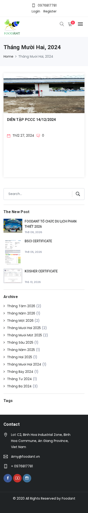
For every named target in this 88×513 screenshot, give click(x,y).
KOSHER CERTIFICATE (41, 271)
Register (50, 11)
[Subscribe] (76, 194)
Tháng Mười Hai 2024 (24, 364)
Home (8, 56)
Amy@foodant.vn (25, 456)
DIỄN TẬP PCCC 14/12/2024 (31, 119)
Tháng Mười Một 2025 (24, 335)
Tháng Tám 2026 (21, 306)
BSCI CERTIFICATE (38, 241)
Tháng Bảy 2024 (20, 371)
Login (36, 11)
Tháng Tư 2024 (19, 379)
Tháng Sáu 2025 (20, 342)
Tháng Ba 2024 (19, 386)
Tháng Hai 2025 (19, 357)
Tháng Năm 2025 (21, 349)
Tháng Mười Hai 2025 (24, 328)
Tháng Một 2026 (20, 320)
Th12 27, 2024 (22, 135)
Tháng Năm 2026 (21, 313)
